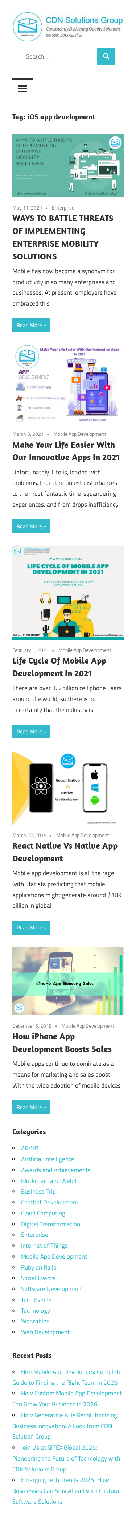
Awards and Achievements (56, 1170)
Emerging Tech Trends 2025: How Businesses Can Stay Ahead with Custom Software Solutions (65, 1490)
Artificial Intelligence (47, 1159)
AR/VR (29, 1148)
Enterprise (63, 207)
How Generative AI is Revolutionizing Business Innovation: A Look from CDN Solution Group (64, 1426)
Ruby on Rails (38, 1267)
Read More (29, 325)
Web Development (45, 1332)
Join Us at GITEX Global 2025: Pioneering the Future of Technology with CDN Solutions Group (66, 1458)
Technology (35, 1310)
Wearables (35, 1321)
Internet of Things (44, 1245)
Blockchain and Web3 (49, 1181)
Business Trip (38, 1191)
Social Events (38, 1278)
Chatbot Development (49, 1202)
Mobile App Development (79, 434)
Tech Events (36, 1299)
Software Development (51, 1289)
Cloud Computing (43, 1213)
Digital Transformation (50, 1224)
